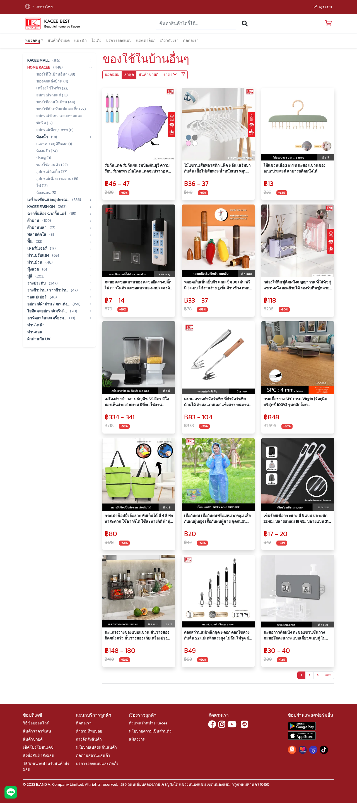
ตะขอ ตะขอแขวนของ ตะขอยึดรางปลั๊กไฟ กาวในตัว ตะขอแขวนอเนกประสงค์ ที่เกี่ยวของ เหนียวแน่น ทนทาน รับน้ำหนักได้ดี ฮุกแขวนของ (138, 285)
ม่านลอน (34, 332)
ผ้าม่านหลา (37, 228)
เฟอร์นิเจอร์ (37, 248)
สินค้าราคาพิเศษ (37, 731)
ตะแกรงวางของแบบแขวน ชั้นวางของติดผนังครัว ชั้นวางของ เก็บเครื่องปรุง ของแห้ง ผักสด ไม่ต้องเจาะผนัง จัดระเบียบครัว (137, 636)
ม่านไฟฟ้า (36, 325)
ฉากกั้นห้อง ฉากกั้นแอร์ (47, 214)
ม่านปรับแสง (38, 255)
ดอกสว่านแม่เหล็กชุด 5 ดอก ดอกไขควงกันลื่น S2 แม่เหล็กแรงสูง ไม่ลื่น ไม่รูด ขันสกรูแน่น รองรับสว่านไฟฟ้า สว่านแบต (218, 636)
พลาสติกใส (37, 235)
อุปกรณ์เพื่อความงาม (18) (57, 179)
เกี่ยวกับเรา (169, 41)
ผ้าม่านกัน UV (38, 339)
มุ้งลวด (33, 269)
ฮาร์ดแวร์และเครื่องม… (47, 318)
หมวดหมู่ (32, 41)
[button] (30, 7)
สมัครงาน (137, 739)
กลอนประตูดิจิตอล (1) (54, 144)
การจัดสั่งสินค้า (89, 739)
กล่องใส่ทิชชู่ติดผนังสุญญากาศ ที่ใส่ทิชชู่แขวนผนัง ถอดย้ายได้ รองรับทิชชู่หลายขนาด (297, 285)
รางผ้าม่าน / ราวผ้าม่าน (48, 290)
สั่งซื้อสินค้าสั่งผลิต (38, 756)
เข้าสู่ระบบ (322, 7)
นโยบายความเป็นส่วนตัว (150, 731)
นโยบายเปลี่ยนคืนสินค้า (96, 748)
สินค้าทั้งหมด (59, 41)
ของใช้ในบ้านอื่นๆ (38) (55, 74)
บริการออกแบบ (119, 41)
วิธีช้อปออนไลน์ (36, 723)
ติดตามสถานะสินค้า (93, 756)
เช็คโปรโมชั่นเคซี (38, 748)
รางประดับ (37, 283)
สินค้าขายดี (148, 75)
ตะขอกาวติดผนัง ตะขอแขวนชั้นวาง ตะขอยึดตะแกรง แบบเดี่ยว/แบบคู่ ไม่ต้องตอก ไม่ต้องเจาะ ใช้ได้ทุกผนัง (294, 636)
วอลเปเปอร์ (37, 297)
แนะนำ (80, 41)
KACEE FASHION (41, 207)
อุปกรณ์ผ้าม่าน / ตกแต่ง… (48, 304)
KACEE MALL (38, 60)
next (328, 675)
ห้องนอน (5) (46, 193)
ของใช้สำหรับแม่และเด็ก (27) (61, 109)
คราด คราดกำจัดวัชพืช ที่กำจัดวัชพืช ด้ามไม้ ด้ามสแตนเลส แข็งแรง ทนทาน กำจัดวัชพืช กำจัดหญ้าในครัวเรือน (216, 402)
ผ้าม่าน (33, 221)
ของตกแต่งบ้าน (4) (52, 81)
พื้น (30, 242)
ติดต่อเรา (191, 41)
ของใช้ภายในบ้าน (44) (55, 102)
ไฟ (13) (42, 186)
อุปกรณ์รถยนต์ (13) (52, 95)
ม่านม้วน (35, 262)
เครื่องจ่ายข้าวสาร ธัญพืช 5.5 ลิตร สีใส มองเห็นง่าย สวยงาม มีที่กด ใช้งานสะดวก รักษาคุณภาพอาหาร (137, 402)
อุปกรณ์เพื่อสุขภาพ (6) (55, 130)
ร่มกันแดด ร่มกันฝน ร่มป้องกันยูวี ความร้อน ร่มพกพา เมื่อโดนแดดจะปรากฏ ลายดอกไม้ (139, 169)
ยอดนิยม (112, 75)
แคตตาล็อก (145, 41)
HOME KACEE (39, 67)
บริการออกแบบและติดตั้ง (97, 764)
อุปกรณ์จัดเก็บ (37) (51, 172)
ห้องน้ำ (42, 137)
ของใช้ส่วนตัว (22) (52, 165)
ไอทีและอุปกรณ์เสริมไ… (47, 311)
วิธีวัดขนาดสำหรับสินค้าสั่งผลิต (46, 767)
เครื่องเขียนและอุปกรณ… (48, 200)
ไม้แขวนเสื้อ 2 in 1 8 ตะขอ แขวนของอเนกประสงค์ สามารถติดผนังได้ (294, 168)
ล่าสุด (129, 75)
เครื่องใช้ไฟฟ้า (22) (52, 88)
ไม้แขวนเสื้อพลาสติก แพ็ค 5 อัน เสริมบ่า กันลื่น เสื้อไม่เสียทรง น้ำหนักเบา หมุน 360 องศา (217, 169)
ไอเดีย (96, 41)
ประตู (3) (43, 158)
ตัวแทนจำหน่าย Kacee (148, 723)
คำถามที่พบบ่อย (89, 731)
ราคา (168, 75)
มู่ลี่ (30, 276)
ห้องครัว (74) (47, 151)
